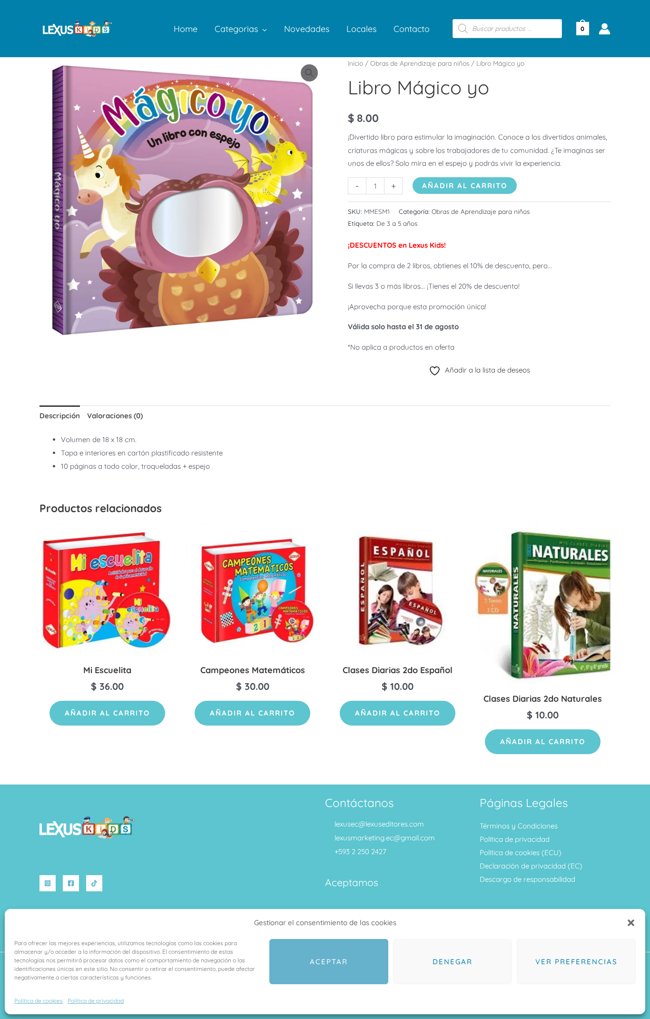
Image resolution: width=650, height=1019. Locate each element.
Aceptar (329, 961)
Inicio (355, 63)
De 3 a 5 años (396, 223)
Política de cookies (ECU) (520, 852)
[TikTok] (94, 883)
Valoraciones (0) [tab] (115, 415)
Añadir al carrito (464, 185)
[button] (631, 923)
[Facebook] (71, 883)
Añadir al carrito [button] (107, 712)
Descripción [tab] (59, 415)
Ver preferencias (576, 961)
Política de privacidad (96, 1000)
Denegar (453, 961)
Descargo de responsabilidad (527, 879)
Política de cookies (38, 1000)
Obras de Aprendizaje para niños (419, 63)
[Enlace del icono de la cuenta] (605, 29)
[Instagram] (47, 883)
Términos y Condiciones (519, 825)
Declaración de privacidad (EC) (531, 865)
